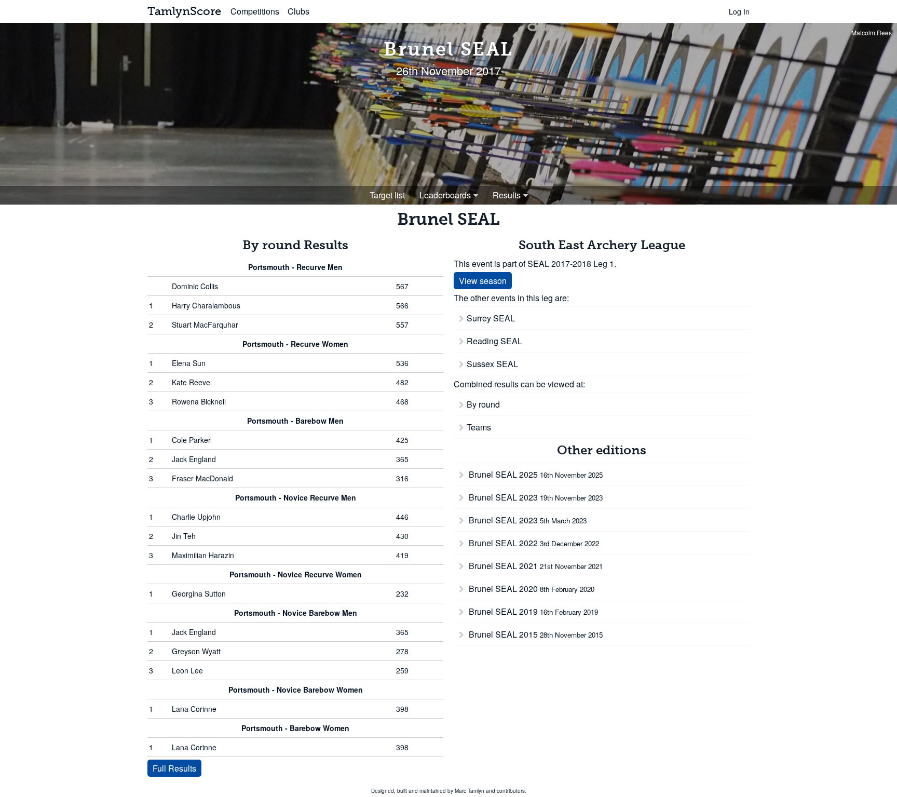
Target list (387, 195)
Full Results (174, 768)
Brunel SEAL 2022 (533, 543)
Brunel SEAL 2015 (535, 634)
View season (483, 281)
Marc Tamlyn (469, 790)
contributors (511, 790)
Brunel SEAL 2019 (532, 611)
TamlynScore (184, 11)
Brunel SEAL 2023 (535, 497)
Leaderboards (445, 195)
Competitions (254, 11)
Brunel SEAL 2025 (535, 474)
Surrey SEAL (491, 318)
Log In (739, 11)
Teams (479, 427)
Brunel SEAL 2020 (530, 589)
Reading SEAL (494, 341)
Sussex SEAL (492, 364)
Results (507, 195)
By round (483, 404)
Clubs (298, 11)
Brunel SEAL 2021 (535, 566)
